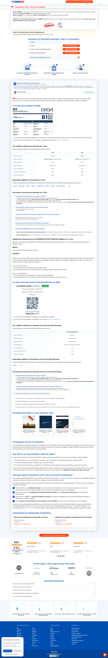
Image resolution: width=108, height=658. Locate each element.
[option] (29, 425)
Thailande (19, 633)
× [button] (21, 638)
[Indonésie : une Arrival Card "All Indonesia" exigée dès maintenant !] (62, 422)
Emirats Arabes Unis (54, 631)
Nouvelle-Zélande (21, 642)
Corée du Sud (20, 645)
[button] (12, 654)
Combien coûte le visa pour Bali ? (22, 587)
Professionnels (75, 629)
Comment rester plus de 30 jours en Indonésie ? (26, 593)
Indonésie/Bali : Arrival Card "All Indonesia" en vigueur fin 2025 (45, 431)
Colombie (52, 638)
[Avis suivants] (96, 548)
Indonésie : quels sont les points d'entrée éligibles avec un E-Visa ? (29, 431)
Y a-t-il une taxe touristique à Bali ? (22, 596)
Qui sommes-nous (76, 628)
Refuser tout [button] (17, 651)
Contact (73, 644)
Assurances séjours (76, 633)
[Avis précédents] (25, 548)
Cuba (33, 628)
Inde (18, 628)
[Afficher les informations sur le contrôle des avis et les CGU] (22, 550)
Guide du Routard (29, 508)
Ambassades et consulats (77, 640)
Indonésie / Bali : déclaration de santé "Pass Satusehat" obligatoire (78, 431)
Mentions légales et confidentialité (79, 635)
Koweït (51, 642)
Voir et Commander (71, 45)
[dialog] (12, 647)
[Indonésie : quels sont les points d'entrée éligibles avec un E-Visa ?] (29, 422)
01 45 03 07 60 (26, 524)
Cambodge (34, 635)
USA (33, 644)
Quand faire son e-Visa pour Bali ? (22, 590)
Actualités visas (75, 631)
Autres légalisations (54, 645)
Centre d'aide (75, 642)
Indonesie (19, 629)
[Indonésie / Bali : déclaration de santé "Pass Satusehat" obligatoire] (79, 422)
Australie (19, 638)
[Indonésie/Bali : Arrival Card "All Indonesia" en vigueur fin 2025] (45, 422)
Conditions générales (76, 637)
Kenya (18, 644)
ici (40, 262)
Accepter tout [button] (7, 651)
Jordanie (52, 635)
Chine (18, 631)
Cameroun (19, 635)
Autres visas (35, 645)
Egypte (18, 637)
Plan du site (74, 638)
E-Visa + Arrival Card (62, 140)
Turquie (52, 637)
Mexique (52, 633)
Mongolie (34, 631)
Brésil (33, 633)
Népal (33, 637)
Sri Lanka (19, 640)
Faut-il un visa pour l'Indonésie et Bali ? (23, 583)
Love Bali (51, 34)
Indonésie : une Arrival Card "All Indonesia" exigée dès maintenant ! (62, 431)
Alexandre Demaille (18, 88)
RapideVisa (63, 478)
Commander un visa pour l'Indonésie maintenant (79, 1)
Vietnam (34, 629)
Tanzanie (34, 638)
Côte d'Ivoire (35, 640)
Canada (34, 642)
